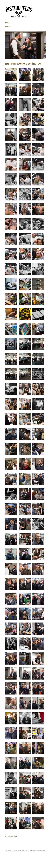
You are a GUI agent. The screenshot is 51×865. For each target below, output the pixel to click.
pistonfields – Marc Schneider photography (31, 850)
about (7, 27)
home (7, 22)
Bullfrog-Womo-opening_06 (23, 63)
